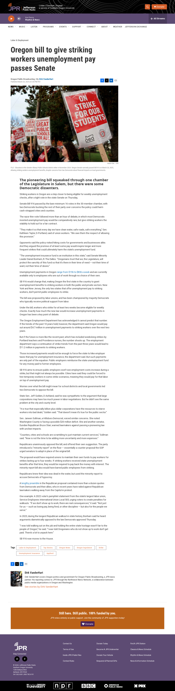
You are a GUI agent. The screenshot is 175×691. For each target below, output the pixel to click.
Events (63, 27)
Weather (117, 27)
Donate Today (102, 644)
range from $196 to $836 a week (73, 272)
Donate (160, 6)
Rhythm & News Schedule (140, 655)
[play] (11, 18)
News (11, 27)
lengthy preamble (30, 483)
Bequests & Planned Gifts (107, 661)
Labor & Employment (19, 40)
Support (76, 27)
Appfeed (50, 553)
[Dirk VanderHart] (16, 579)
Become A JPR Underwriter (108, 649)
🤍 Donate (87, 623)
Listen (34, 27)
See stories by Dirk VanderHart (41, 586)
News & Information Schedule (142, 661)
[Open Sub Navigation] (15, 27)
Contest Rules (68, 661)
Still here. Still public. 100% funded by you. (87, 613)
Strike (101, 548)
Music (22, 27)
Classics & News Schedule (140, 649)
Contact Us (67, 644)
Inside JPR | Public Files (72, 655)
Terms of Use (68, 649)
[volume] (19, 19)
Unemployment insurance (29, 553)
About (104, 27)
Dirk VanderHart (46, 79)
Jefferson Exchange (136, 27)
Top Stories (48, 548)
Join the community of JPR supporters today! (104, 618)
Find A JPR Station (137, 644)
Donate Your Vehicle (105, 655)
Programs (48, 27)
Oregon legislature (84, 548)
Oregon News (64, 548)
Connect (91, 27)
